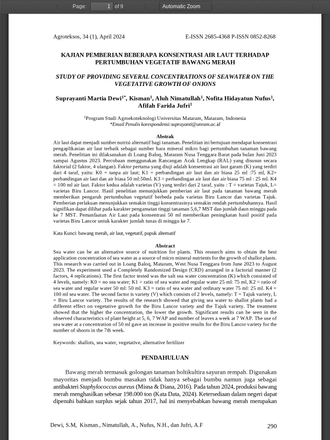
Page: (79, 6)
